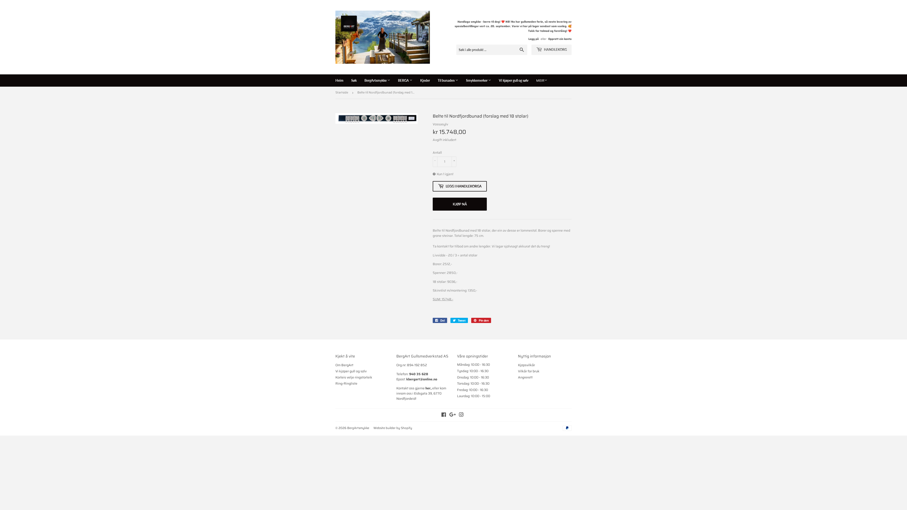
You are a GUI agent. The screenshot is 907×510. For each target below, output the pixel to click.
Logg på (533, 39)
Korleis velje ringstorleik (353, 377)
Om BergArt (344, 365)
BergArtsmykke (375, 80)
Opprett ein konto (560, 39)
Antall (437, 152)
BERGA (404, 80)
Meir (540, 80)
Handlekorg (555, 49)
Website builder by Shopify (392, 427)
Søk (354, 80)
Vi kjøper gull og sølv (513, 80)
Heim (339, 80)
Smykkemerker (477, 80)
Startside (341, 92)
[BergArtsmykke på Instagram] (461, 415)
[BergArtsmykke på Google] (452, 415)
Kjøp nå (460, 204)
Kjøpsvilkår (526, 365)
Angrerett (525, 377)
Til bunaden (446, 80)
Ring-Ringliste (346, 383)
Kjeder (425, 80)
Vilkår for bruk (528, 371)
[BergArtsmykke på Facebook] (443, 415)
